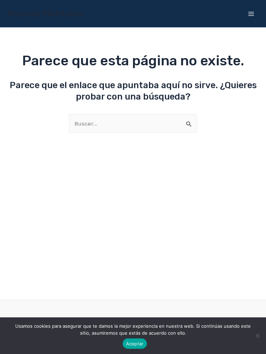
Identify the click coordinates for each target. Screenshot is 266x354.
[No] (257, 335)
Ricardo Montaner (46, 13)
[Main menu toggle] (251, 14)
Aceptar (135, 343)
